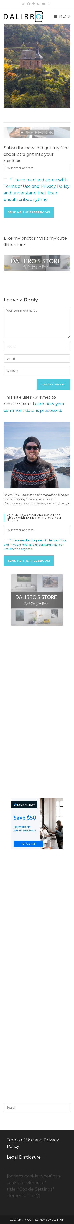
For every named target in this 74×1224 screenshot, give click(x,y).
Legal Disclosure (24, 1157)
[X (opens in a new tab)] (24, 4)
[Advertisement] (37, 671)
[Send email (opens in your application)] (49, 4)
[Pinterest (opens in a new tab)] (33, 4)
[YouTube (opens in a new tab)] (44, 4)
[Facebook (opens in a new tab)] (28, 4)
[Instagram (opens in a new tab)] (38, 4)
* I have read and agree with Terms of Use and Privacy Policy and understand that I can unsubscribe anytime (35, 545)
